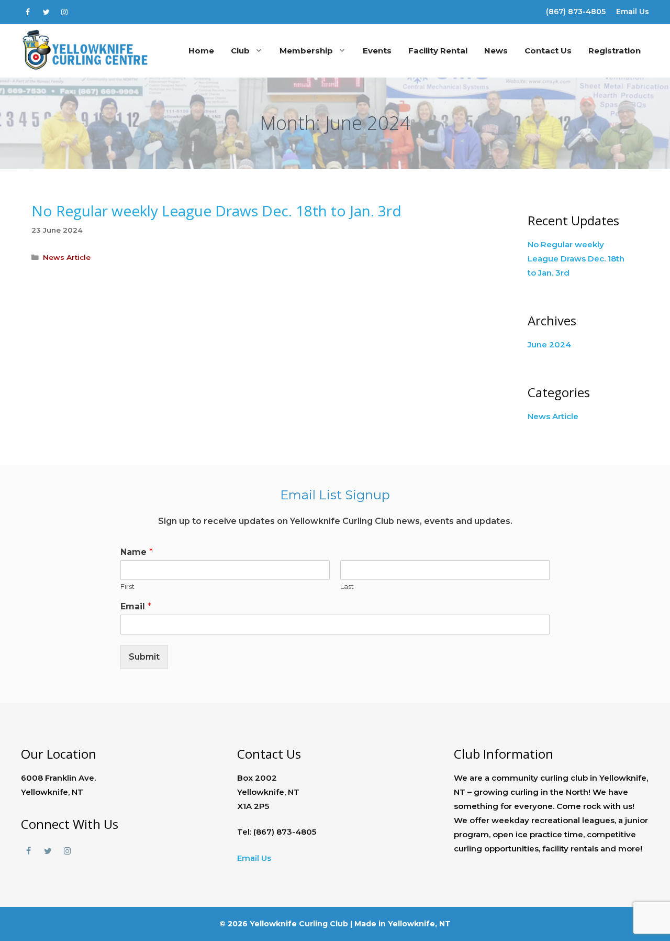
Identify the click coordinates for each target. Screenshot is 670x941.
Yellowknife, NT (419, 923)
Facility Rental (437, 51)
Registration (614, 51)
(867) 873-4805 (576, 11)
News (496, 51)
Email (135, 606)
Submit (144, 657)
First (127, 586)
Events (377, 51)
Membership (306, 51)
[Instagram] (65, 10)
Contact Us (548, 51)
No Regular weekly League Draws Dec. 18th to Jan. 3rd (216, 211)
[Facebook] (28, 10)
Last (347, 586)
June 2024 (549, 344)
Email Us (632, 11)
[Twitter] (46, 10)
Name (136, 552)
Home (201, 51)
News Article (67, 257)
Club (240, 51)
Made (365, 923)
